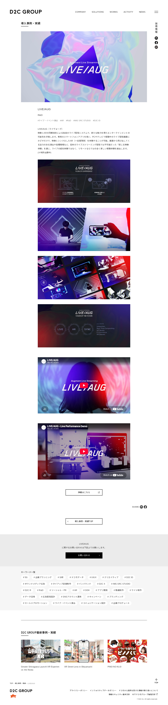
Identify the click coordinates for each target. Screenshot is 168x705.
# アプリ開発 (102, 590)
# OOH (86, 590)
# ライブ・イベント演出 (64, 603)
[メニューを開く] (156, 12)
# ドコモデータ (77, 577)
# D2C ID (129, 577)
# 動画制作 (119, 590)
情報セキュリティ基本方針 (119, 694)
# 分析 (61, 577)
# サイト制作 (136, 590)
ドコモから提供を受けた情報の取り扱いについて (138, 690)
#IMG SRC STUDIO (82, 120)
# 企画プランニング (43, 577)
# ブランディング (115, 597)
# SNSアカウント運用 (71, 597)
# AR (75, 590)
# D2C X (101, 584)
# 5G (25, 577)
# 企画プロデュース (120, 603)
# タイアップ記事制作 (61, 584)
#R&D (68, 120)
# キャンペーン (94, 597)
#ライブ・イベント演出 (48, 120)
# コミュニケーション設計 (93, 603)
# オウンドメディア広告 (34, 584)
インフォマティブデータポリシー (103, 690)
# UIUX (93, 577)
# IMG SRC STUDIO (120, 584)
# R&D (40, 590)
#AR (62, 120)
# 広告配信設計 (48, 597)
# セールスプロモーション (35, 603)
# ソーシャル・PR (58, 590)
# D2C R (27, 590)
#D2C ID (96, 120)
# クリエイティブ (110, 577)
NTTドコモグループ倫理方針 (143, 694)
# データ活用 (29, 597)
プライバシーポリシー (78, 690)
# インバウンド (84, 584)
